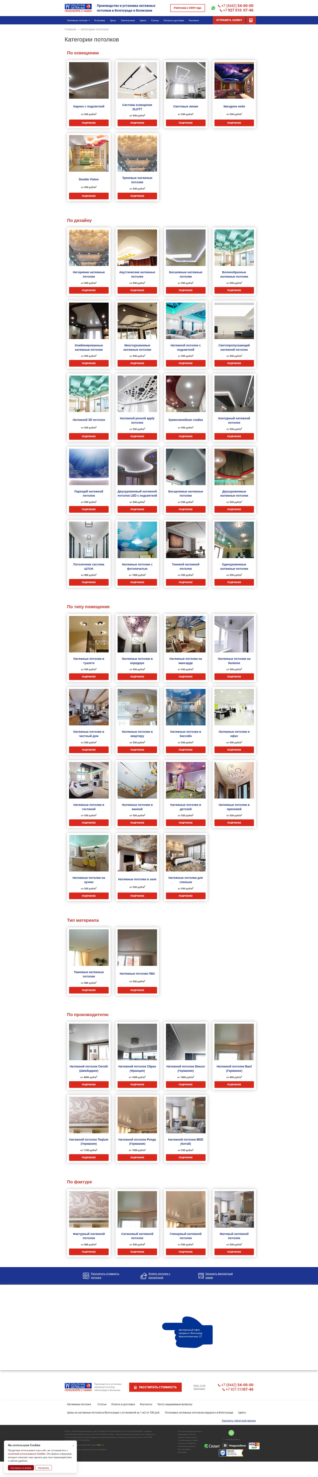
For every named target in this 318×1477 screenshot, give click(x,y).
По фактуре (79, 1182)
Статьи (102, 1404)
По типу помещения (88, 606)
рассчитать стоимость (158, 1387)
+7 (237, 10)
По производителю (87, 1014)
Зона (100, 1445)
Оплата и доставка (123, 1404)
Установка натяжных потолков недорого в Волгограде (199, 1412)
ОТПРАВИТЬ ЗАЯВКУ (229, 20)
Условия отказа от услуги (187, 1437)
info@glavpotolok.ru (232, 1439)
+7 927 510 (239, 1389)
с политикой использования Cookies (38, 1451)
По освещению (83, 53)
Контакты (146, 1404)
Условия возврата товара (188, 1440)
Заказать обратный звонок (239, 1420)
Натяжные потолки (79, 1404)
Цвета (242, 1412)
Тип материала (83, 920)
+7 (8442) (236, 6)
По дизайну (79, 220)
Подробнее (89, 123)
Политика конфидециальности (190, 1431)
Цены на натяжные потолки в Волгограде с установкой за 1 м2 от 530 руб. (113, 1412)
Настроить (43, 1467)
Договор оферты (184, 1449)
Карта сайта (182, 1452)
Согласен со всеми (21, 1467)
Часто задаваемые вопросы (174, 1404)
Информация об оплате (187, 1434)
